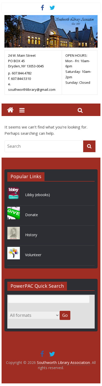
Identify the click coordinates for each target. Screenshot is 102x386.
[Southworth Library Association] (10, 110)
